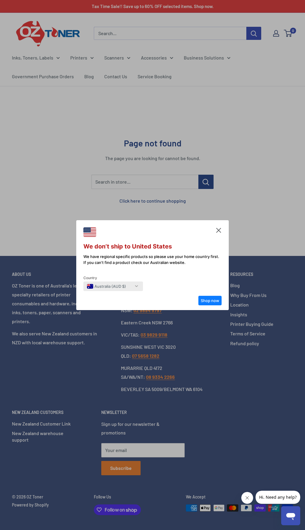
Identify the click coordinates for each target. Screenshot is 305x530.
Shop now (210, 300)
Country (90, 278)
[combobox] (106, 286)
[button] (219, 231)
